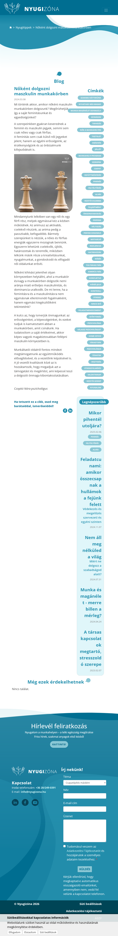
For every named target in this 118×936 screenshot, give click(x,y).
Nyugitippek (24, 27)
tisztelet (96, 136)
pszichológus (94, 349)
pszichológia (94, 323)
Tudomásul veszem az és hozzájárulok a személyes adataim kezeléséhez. (85, 853)
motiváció (96, 239)
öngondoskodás (92, 213)
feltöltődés (94, 188)
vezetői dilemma (92, 200)
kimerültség (94, 271)
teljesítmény (94, 207)
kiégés (98, 258)
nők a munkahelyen (90, 130)
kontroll (96, 291)
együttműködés (92, 175)
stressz (97, 297)
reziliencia (95, 246)
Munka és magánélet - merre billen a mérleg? (90, 602)
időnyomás (95, 316)
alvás (98, 194)
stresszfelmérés (92, 368)
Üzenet (68, 816)
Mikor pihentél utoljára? (91, 419)
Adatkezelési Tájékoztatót (84, 851)
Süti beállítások (48, 932)
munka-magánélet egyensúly (86, 110)
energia (97, 220)
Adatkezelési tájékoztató (84, 911)
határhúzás (94, 252)
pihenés (97, 181)
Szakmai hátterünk (91, 97)
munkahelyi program (90, 155)
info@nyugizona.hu (33, 791)
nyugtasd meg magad (90, 104)
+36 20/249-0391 (46, 787)
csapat (97, 168)
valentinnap (94, 374)
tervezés (96, 123)
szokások (96, 117)
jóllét (98, 149)
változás (96, 226)
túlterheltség (93, 265)
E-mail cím (70, 803)
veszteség (96, 361)
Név (65, 790)
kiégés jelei (95, 284)
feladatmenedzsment (89, 310)
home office (95, 336)
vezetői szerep (93, 381)
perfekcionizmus (92, 233)
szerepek (96, 162)
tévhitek (96, 355)
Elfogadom (14, 932)
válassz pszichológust (89, 329)
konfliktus (95, 278)
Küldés (84, 869)
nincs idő (96, 304)
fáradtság (95, 342)
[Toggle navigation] (106, 10)
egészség (96, 143)
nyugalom (95, 387)
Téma (67, 777)
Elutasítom (30, 932)
